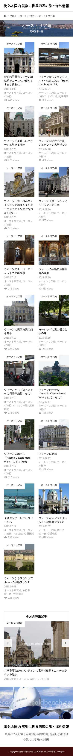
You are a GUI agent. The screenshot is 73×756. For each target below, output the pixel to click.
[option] (36, 651)
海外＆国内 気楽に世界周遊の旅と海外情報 (36, 5)
